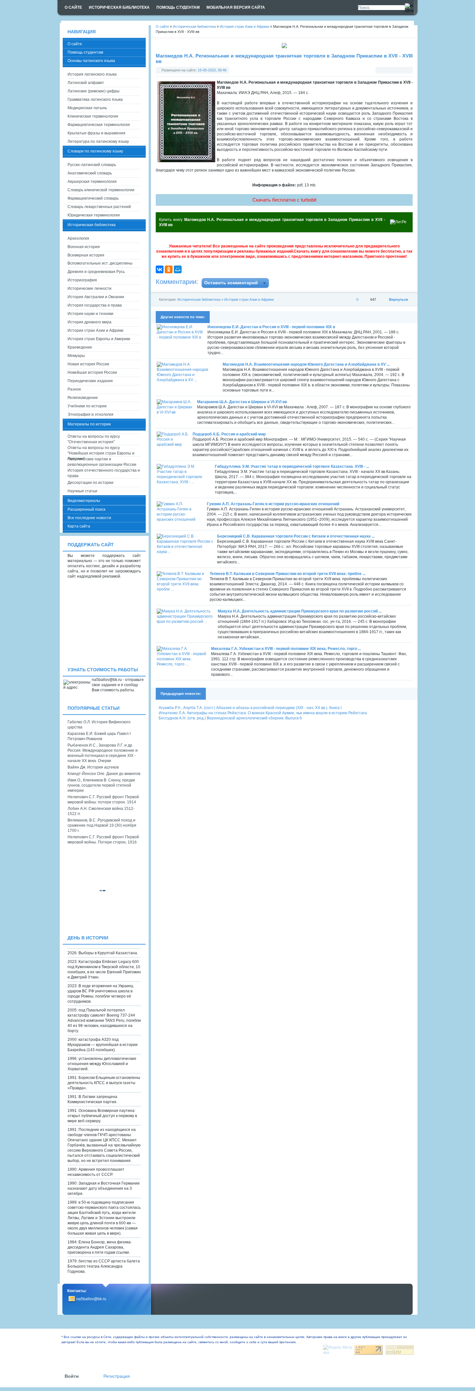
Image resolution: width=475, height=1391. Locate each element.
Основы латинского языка (91, 60)
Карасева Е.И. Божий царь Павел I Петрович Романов (99, 736)
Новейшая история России (92, 372)
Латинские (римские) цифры (94, 91)
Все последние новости (89, 518)
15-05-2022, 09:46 (212, 70)
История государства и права (95, 305)
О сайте (75, 44)
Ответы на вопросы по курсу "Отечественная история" (94, 439)
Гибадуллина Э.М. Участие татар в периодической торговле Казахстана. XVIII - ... (292, 466)
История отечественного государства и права (104, 473)
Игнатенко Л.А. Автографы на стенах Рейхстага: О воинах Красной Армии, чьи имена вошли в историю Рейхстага (263, 713)
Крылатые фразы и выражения (96, 133)
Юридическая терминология (94, 215)
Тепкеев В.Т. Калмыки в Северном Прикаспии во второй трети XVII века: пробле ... (287, 573)
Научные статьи (82, 491)
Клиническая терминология (93, 116)
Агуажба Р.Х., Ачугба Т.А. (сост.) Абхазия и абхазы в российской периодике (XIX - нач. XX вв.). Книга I (250, 708)
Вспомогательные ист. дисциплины (100, 263)
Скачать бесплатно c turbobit (284, 200)
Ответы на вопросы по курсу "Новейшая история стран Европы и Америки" (101, 450)
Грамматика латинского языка (95, 99)
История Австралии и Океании (96, 297)
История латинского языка (92, 74)
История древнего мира (89, 322)
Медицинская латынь (87, 108)
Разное (74, 389)
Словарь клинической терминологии (101, 190)
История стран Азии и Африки (249, 299)
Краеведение (80, 347)
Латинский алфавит (86, 82)
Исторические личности (89, 288)
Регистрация (116, 1376)
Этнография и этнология (90, 414)
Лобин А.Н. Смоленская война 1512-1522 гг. (101, 811)
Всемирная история (86, 255)
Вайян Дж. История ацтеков (93, 767)
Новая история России (88, 364)
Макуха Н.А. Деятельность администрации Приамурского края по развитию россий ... (300, 611)
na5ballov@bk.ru (91, 1299)
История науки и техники (90, 313)
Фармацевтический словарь (93, 198)
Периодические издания (90, 381)
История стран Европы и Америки (99, 339)
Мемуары (76, 355)
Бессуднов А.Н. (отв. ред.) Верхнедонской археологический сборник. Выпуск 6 (230, 718)
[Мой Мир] (178, 269)
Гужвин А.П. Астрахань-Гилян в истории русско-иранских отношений (273, 504)
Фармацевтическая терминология (99, 124)
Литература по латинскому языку (98, 141)
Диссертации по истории (90, 482)
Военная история (84, 247)
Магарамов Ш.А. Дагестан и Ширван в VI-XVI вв (242, 402)
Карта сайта (79, 526)
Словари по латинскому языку (95, 151)
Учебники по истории (87, 406)
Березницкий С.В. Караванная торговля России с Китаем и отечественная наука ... (296, 536)
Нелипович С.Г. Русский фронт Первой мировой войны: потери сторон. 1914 (103, 799)
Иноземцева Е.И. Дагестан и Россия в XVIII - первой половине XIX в (271, 327)
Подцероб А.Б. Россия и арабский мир (229, 434)
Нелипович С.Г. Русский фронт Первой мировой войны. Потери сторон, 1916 (103, 839)
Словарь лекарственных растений (99, 206)
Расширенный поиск (86, 509)
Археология (78, 238)
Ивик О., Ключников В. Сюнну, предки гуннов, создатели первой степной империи (101, 785)
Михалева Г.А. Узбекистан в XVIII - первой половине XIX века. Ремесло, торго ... (286, 648)
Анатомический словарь (90, 173)
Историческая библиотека (198, 299)
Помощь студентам (85, 52)
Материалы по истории (89, 424)
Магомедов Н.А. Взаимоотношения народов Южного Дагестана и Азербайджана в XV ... (306, 364)
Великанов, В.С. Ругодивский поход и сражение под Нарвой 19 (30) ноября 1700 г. (102, 825)
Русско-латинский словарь (92, 164)
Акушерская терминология (92, 181)
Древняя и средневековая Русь (96, 271)
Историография (82, 280)
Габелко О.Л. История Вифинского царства (99, 724)
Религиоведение (83, 397)
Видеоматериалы (84, 500)
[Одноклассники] (169, 269)
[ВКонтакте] (160, 269)
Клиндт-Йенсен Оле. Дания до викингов (104, 773)
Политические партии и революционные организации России (102, 462)
